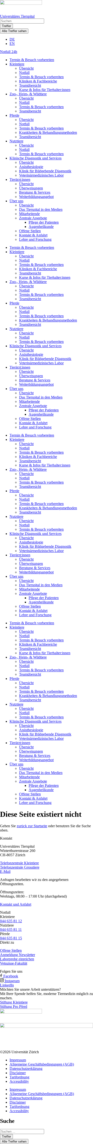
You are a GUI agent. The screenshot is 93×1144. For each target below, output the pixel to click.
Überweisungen (31, 188)
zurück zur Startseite (32, 826)
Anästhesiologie (31, 167)
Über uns (16, 201)
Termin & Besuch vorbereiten (32, 60)
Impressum (18, 1060)
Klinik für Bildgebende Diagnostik (45, 171)
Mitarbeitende (29, 214)
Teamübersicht (30, 85)
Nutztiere (16, 141)
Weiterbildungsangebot (36, 197)
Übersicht (26, 68)
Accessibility (19, 1081)
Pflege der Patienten (44, 222)
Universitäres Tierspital (17, 16)
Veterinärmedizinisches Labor (41, 175)
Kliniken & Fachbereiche (38, 81)
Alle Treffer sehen (14, 31)
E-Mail (5, 872)
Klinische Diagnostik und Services (36, 158)
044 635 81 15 (11, 938)
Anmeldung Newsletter (17, 955)
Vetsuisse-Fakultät (13, 963)
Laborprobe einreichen (17, 959)
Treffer (6, 26)
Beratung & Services (34, 192)
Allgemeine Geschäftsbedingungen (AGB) (42, 1064)
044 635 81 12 (11, 921)
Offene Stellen (30, 231)
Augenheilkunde (41, 227)
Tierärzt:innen (20, 180)
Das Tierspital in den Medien (40, 209)
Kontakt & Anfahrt (33, 235)
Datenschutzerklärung (26, 1069)
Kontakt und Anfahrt (15, 904)
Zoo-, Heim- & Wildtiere (28, 94)
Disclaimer (18, 1073)
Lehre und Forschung (35, 239)
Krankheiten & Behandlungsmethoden (48, 132)
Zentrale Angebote (33, 218)
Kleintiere (17, 64)
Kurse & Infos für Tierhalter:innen (44, 90)
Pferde (14, 115)
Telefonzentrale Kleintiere (19, 863)
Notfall (24, 73)
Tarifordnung (19, 1077)
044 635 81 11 (11, 930)
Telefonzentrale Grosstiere (19, 867)
